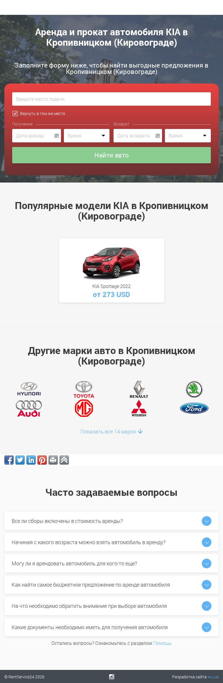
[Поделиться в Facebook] (9, 460)
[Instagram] (112, 676)
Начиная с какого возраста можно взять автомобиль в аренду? (89, 542)
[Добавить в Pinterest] (42, 460)
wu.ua (213, 677)
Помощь (162, 643)
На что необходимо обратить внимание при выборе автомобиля (89, 605)
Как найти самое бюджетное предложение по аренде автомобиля (91, 584)
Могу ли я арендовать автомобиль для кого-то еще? (74, 563)
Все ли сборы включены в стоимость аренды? (67, 520)
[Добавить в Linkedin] (31, 460)
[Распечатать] (53, 460)
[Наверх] (64, 460)
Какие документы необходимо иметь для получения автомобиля (90, 627)
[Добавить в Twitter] (20, 460)
